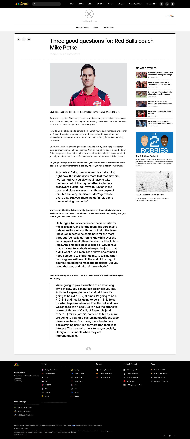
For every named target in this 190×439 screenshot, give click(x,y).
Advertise (16, 425)
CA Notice (89, 425)
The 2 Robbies (108, 27)
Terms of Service (97, 425)
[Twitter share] (24, 39)
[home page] (22, 4)
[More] (161, 4)
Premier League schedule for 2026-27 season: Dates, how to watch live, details (160, 122)
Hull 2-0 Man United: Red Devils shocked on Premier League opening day (160, 93)
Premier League (82, 27)
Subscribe (18, 380)
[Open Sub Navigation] (74, 3)
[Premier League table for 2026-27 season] (141, 113)
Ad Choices (59, 425)
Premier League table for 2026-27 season (160, 112)
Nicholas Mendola (153, 77)
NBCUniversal (24, 428)
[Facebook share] (19, 39)
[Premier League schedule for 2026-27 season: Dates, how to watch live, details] (141, 123)
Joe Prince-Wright (153, 106)
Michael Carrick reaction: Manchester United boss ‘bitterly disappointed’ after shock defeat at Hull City (160, 103)
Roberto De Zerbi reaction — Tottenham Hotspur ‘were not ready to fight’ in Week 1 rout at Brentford (159, 83)
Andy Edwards (152, 96)
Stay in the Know (19, 372)
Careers (22, 425)
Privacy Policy (67, 425)
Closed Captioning (30, 425)
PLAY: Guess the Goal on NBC (150, 195)
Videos (95, 27)
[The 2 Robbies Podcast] (154, 142)
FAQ (37, 425)
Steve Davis (55, 54)
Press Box (52, 425)
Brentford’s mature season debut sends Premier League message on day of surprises (160, 74)
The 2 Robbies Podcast (147, 156)
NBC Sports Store (44, 425)
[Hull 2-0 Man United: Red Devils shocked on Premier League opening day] (141, 94)
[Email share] (29, 39)
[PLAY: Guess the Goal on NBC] (154, 181)
